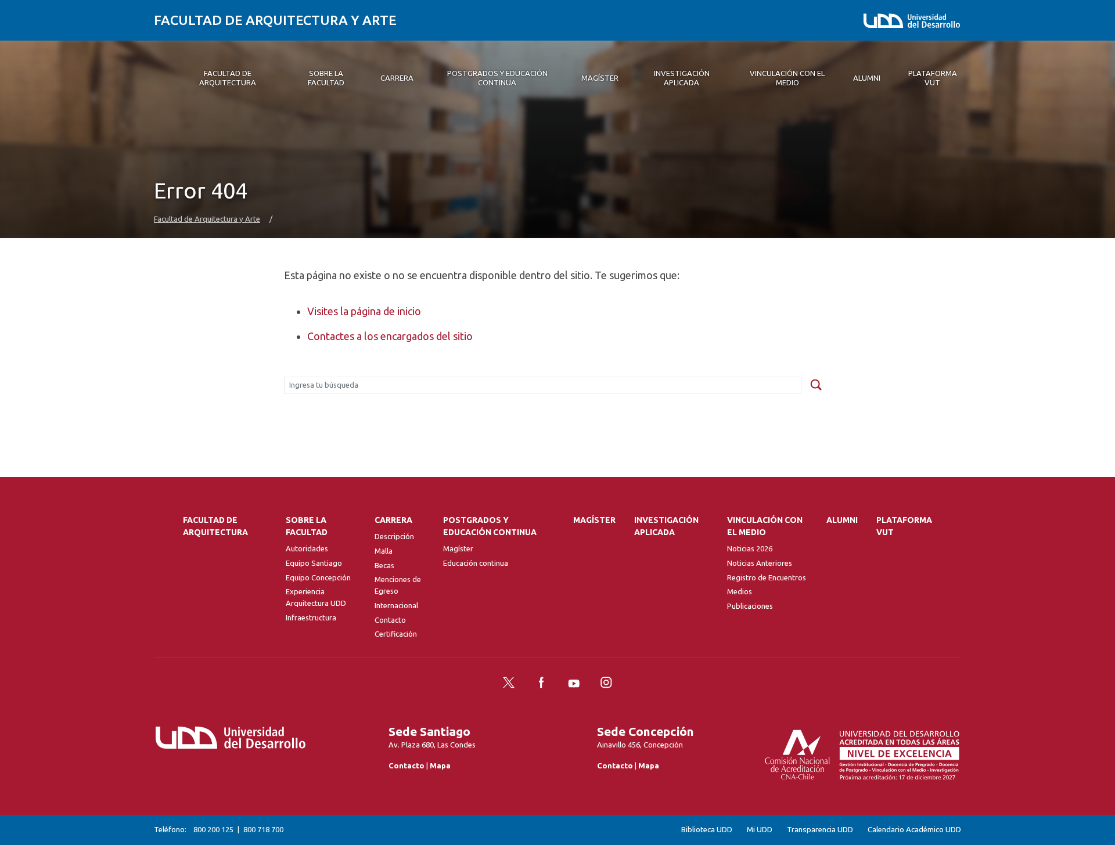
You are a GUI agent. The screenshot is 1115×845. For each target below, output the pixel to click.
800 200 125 (213, 829)
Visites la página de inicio (364, 311)
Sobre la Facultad (307, 526)
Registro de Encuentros (766, 577)
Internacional (396, 605)
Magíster (458, 548)
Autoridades (307, 548)
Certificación (396, 634)
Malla (384, 551)
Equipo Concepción (318, 577)
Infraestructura (311, 617)
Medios (739, 591)
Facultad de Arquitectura (215, 526)
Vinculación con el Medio (765, 526)
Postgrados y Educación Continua (490, 526)
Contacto (390, 620)
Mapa (440, 765)
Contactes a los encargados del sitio (390, 336)
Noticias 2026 (749, 548)
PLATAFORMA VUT (904, 526)
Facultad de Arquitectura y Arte (275, 20)
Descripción (394, 536)
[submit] (816, 385)
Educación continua (475, 563)
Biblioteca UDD (706, 829)
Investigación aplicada (666, 526)
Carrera (393, 520)
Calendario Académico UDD (914, 829)
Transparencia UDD (820, 829)
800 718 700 (263, 829)
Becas (384, 565)
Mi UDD (759, 829)
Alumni (842, 520)
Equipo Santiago (314, 563)
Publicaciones (750, 606)
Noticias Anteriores (759, 563)
